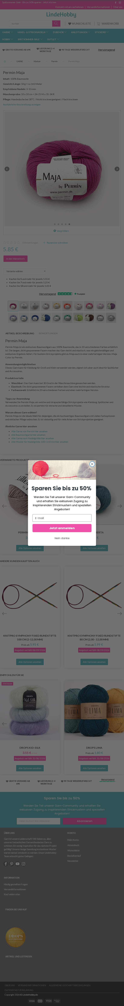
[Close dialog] (92, 464)
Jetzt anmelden (62, 528)
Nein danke (62, 538)
